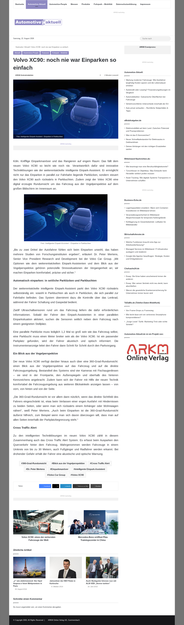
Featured (45, 53)
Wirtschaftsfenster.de (134, 234)
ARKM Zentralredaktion (24, 75)
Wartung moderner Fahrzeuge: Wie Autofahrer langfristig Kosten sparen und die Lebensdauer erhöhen (146, 83)
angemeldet (25, 607)
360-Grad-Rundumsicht (34, 463)
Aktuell (27, 47)
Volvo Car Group (56, 475)
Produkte (86, 4)
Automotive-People (58, 4)
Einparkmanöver (59, 469)
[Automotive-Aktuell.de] (38, 22)
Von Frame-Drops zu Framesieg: (140, 310)
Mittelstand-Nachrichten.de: (137, 159)
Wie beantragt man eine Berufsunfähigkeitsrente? (147, 167)
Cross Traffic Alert (100, 463)
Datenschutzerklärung (126, 4)
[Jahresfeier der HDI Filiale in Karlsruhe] (66, 567)
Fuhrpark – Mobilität (103, 4)
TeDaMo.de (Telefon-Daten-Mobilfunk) (142, 303)
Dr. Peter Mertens (36, 469)
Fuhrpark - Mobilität (59, 53)
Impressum (145, 4)
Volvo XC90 (78, 475)
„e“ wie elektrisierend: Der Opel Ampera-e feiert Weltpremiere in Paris (27, 583)
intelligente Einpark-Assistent (90, 469)
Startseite (19, 4)
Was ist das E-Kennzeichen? (138, 135)
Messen (74, 4)
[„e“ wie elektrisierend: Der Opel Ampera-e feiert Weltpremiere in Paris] (29, 567)
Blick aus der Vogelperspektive (69, 463)
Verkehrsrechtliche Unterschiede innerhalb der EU (147, 104)
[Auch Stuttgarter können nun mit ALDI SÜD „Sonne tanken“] (102, 567)
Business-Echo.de (132, 200)
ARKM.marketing (118, 12)
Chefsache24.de (131, 268)
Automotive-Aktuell (37, 4)
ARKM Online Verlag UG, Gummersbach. (64, 620)
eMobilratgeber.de (132, 120)
